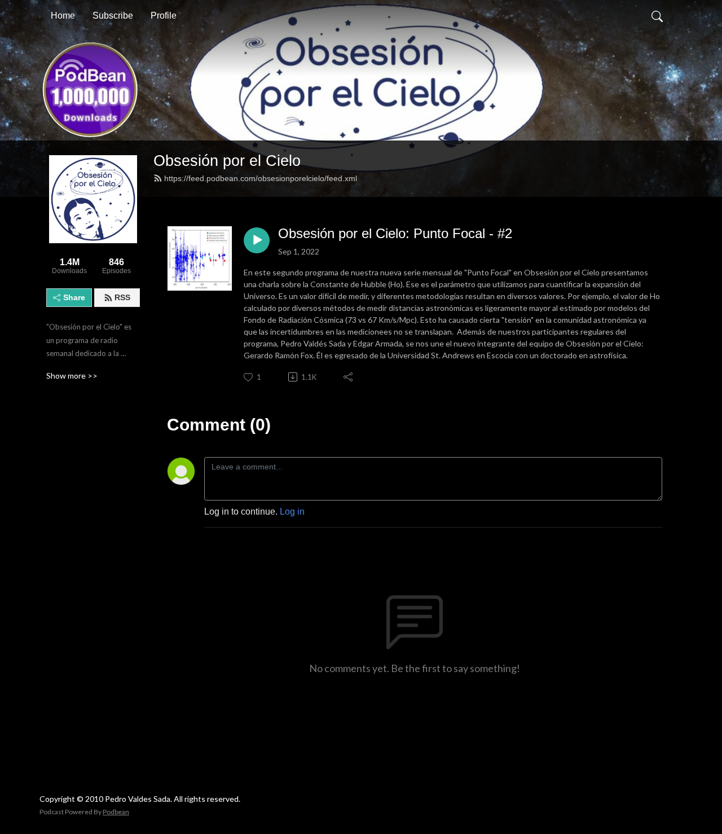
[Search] (657, 16)
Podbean (116, 811)
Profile (164, 15)
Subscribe (113, 15)
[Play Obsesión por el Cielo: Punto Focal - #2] (257, 240)
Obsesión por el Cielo (227, 160)
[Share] (348, 377)
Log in (292, 511)
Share (74, 297)
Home (63, 15)
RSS (122, 297)
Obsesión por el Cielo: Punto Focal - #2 (395, 233)
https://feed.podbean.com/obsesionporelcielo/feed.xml (260, 178)
